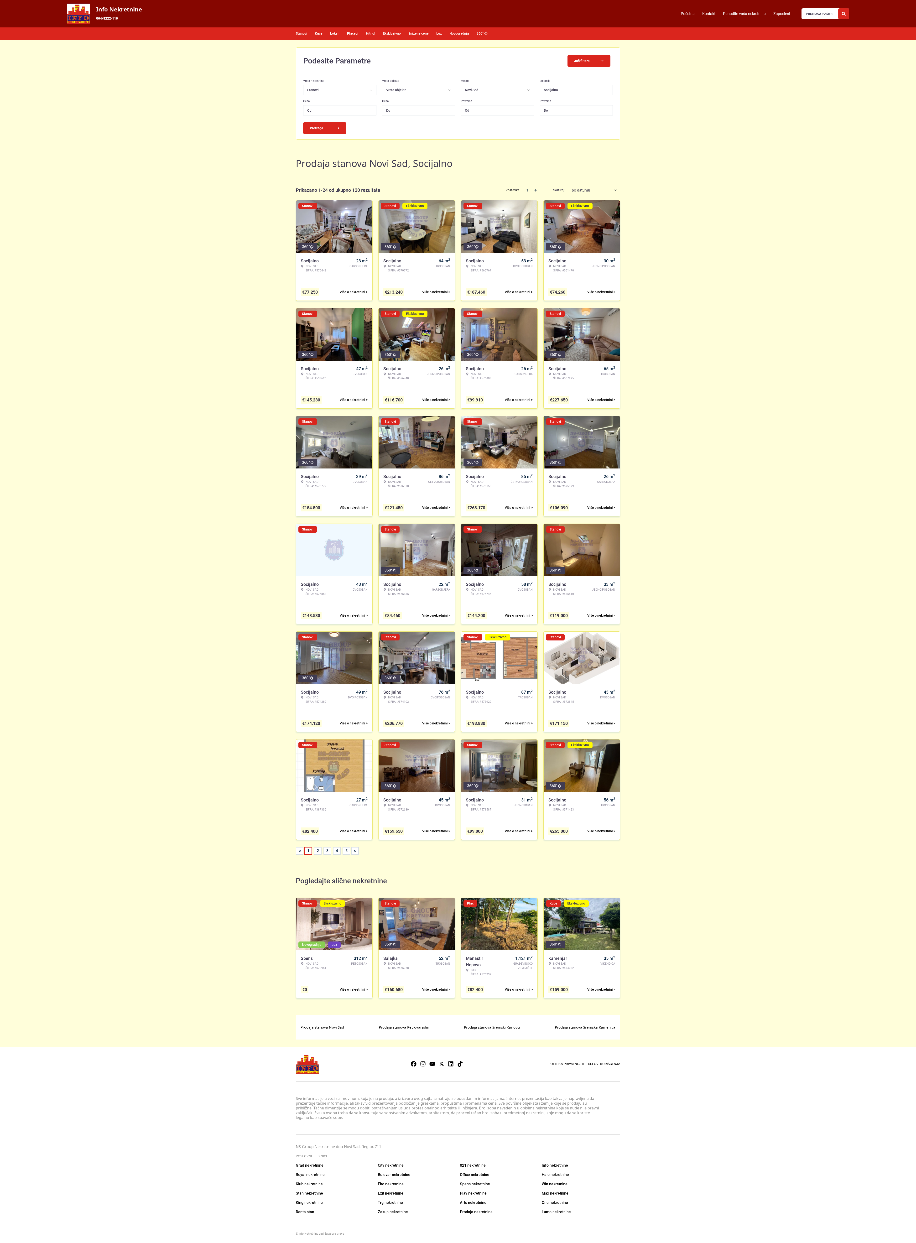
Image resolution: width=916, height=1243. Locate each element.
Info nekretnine (555, 1165)
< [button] (300, 850)
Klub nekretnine (309, 1184)
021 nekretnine (473, 1165)
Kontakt (708, 13)
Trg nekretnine (390, 1202)
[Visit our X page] (441, 1064)
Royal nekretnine (310, 1174)
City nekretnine (391, 1165)
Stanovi (301, 33)
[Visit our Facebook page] (413, 1064)
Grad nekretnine (309, 1165)
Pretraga (316, 128)
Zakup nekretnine (393, 1212)
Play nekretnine (473, 1193)
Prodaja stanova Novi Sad (322, 1027)
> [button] (355, 850)
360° (480, 33)
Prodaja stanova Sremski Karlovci (492, 1027)
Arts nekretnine (473, 1202)
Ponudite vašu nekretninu (744, 13)
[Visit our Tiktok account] (460, 1064)
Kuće (319, 33)
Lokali (334, 33)
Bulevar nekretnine (394, 1174)
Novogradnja (459, 33)
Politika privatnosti (566, 1064)
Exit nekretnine (390, 1193)
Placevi (352, 33)
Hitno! (370, 33)
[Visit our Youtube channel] (432, 1064)
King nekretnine (309, 1202)
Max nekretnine (555, 1193)
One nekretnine (555, 1202)
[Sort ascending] (527, 190)
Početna (688, 13)
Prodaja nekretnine (476, 1212)
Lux (439, 33)
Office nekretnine (474, 1174)
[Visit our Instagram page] (423, 1064)
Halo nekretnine (555, 1174)
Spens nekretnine (475, 1184)
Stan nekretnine (309, 1193)
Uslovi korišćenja (604, 1064)
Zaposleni (781, 13)
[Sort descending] (535, 190)
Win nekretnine (554, 1184)
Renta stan (305, 1212)
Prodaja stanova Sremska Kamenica (585, 1027)
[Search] (843, 13)
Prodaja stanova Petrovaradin (404, 1027)
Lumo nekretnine (556, 1212)
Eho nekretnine (391, 1184)
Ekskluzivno (392, 33)
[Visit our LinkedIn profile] (451, 1064)
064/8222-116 (107, 18)
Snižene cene (418, 33)
